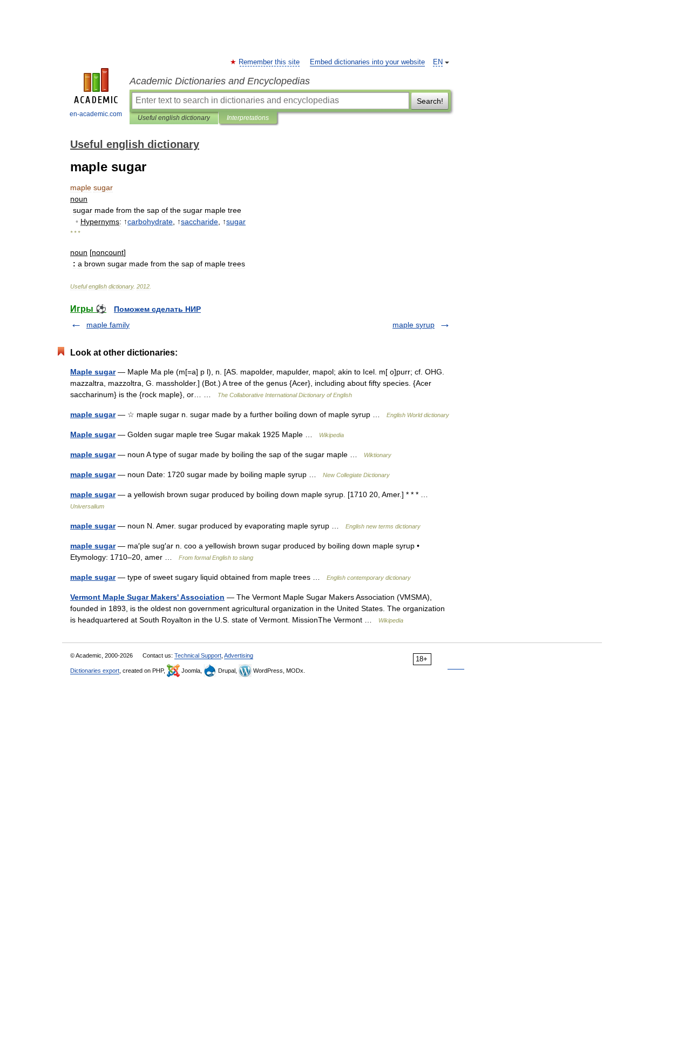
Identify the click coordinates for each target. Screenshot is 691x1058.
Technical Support (197, 655)
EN (438, 62)
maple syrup (413, 324)
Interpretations (248, 118)
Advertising (238, 655)
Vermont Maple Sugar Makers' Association (147, 597)
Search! (430, 101)
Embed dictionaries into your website (367, 62)
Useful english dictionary (174, 118)
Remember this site (270, 62)
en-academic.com (96, 114)
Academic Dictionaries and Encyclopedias (220, 81)
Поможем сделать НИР (157, 309)
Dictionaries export (94, 670)
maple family (108, 324)
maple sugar (93, 414)
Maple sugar (93, 371)
